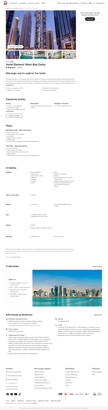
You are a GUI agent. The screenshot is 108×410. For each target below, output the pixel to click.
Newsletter (68, 382)
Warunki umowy (39, 372)
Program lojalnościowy (72, 372)
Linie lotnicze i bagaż (40, 380)
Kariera (13, 400)
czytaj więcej (10, 85)
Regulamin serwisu (31, 400)
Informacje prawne (56, 400)
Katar (20, 8)
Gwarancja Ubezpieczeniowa (43, 388)
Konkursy (68, 380)
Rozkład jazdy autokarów (42, 382)
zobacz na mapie (14, 116)
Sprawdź (90, 19)
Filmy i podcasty (97, 372)
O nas (7, 400)
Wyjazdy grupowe (70, 377)
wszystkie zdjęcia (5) (15, 46)
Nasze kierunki (14, 8)
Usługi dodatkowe (39, 377)
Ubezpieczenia (39, 374)
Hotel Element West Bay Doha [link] (30, 8)
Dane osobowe (39, 385)
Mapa (12, 61)
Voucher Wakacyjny (71, 374)
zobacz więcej (98, 315)
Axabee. (35, 403)
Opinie (67, 385)
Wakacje (8, 8)
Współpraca (20, 400)
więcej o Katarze (97, 266)
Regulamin (85, 408)
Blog (93, 374)
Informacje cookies (43, 400)
